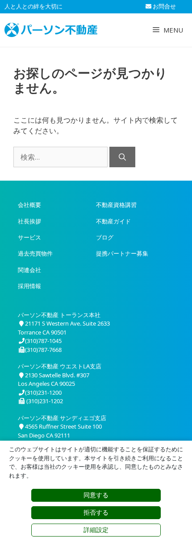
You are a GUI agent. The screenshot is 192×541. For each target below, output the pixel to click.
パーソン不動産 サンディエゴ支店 (62, 418)
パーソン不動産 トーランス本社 (59, 315)
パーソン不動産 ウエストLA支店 (59, 366)
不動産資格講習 (116, 205)
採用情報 (29, 286)
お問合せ (163, 6)
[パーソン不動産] (50, 29)
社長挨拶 (29, 221)
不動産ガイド (113, 221)
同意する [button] (96, 495)
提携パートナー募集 (122, 253)
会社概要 (29, 205)
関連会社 (29, 270)
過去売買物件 (35, 253)
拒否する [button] (96, 512)
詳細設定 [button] (96, 529)
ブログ (104, 237)
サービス (29, 237)
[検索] (122, 157)
